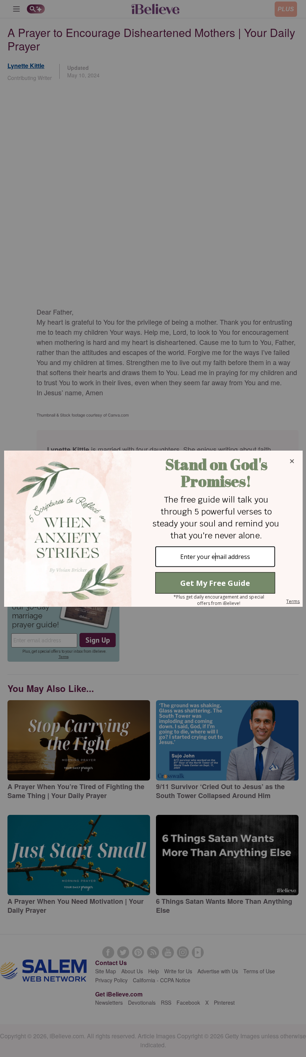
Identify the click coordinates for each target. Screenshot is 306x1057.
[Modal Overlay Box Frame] (153, 529)
